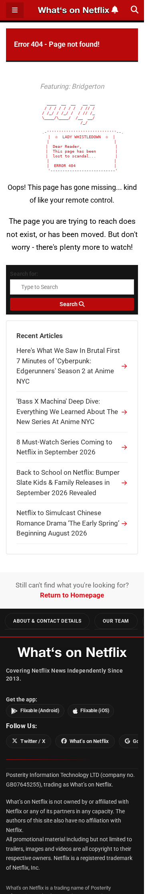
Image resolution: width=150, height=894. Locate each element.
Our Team (116, 621)
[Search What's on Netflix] (134, 10)
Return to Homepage (72, 595)
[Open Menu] (15, 10)
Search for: (24, 274)
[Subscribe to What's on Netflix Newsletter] (115, 10)
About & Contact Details (47, 621)
